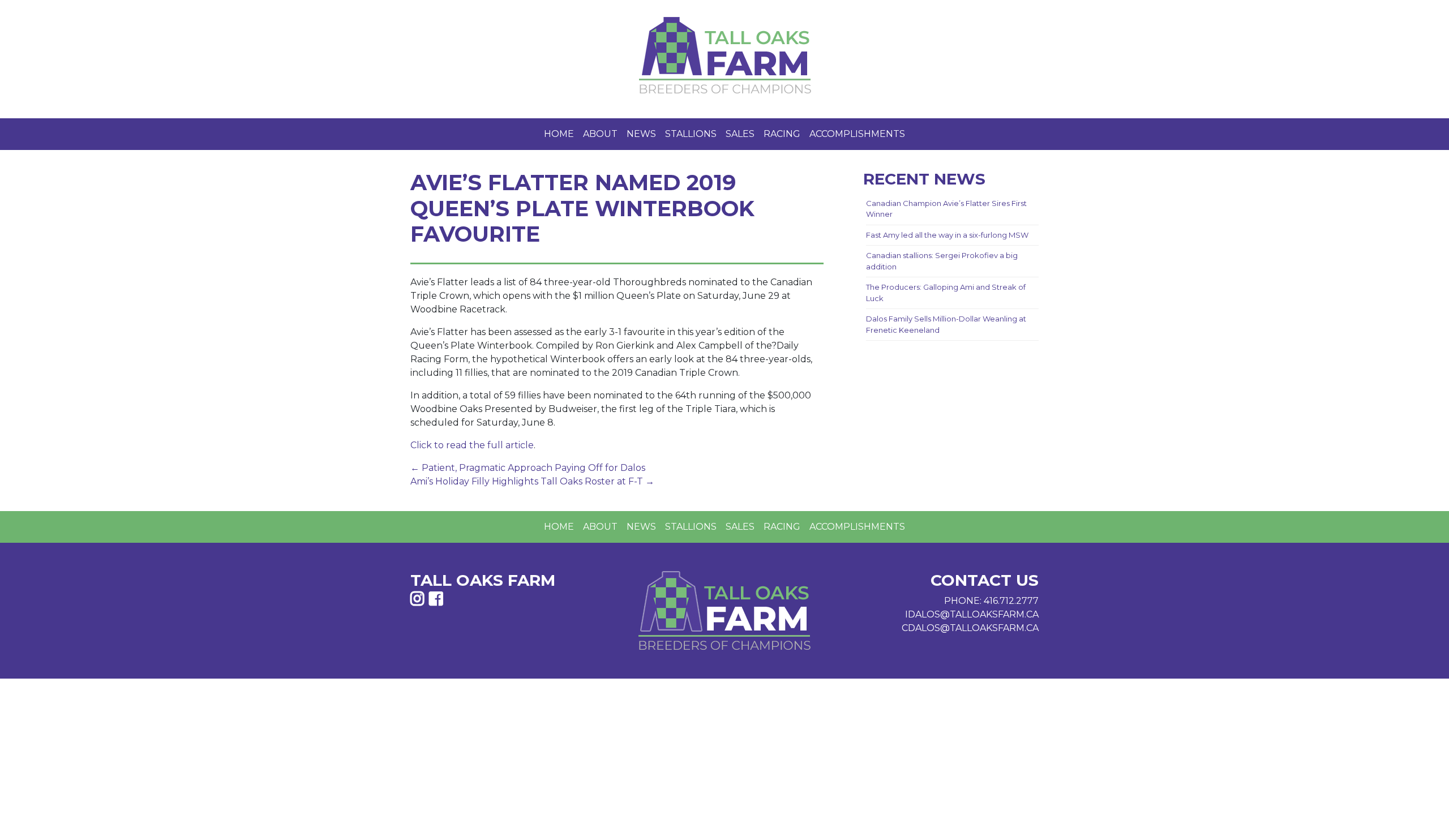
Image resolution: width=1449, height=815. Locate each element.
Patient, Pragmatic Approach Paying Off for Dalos (527, 467)
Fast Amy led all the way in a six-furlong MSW (947, 234)
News (641, 133)
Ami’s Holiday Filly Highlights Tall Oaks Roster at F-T (532, 481)
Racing (782, 133)
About (600, 133)
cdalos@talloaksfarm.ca (970, 628)
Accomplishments (857, 133)
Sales (740, 133)
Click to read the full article (472, 445)
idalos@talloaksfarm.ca (972, 614)
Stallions (691, 133)
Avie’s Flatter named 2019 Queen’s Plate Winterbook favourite (582, 208)
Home (559, 133)
